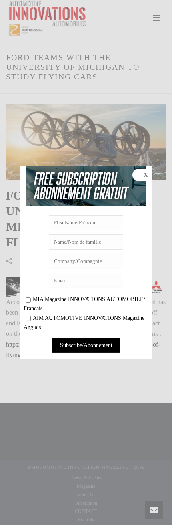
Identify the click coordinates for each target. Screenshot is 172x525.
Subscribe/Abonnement (86, 345)
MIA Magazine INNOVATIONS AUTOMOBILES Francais (85, 303)
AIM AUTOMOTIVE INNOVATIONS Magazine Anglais (84, 322)
